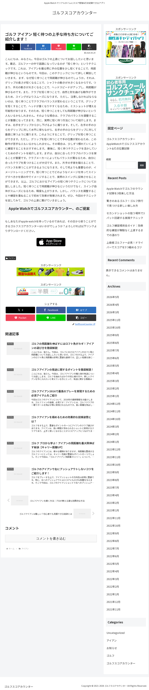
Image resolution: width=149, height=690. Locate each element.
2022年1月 (113, 594)
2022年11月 (113, 518)
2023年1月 (113, 510)
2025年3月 (113, 381)
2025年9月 (113, 335)
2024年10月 (113, 419)
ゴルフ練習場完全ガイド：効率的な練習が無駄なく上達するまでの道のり (125, 230)
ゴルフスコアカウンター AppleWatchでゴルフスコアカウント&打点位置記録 (126, 143)
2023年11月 (113, 457)
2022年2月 (113, 586)
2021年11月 (113, 609)
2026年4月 (113, 304)
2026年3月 (113, 312)
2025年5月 (113, 365)
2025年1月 (113, 396)
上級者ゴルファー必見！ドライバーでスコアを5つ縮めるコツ (125, 245)
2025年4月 (113, 373)
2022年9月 (113, 533)
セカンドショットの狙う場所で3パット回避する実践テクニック (126, 215)
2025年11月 (113, 320)
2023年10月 (113, 464)
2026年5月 (113, 297)
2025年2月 (113, 388)
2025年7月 (113, 350)
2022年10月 (113, 525)
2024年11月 (113, 411)
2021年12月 (113, 602)
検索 (108, 159)
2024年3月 (113, 426)
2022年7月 (113, 548)
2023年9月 (113, 472)
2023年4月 (113, 495)
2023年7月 (113, 487)
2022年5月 (113, 563)
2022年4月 (113, 571)
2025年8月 (113, 343)
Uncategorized (116, 633)
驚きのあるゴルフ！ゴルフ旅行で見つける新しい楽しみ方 (125, 203)
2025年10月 (113, 327)
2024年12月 (113, 404)
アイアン (11, 258)
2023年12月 (113, 449)
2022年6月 (113, 556)
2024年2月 (113, 434)
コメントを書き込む (51, 538)
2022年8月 (113, 541)
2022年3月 (113, 579)
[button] (89, 47)
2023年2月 (113, 503)
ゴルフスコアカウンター (121, 663)
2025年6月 (113, 358)
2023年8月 (113, 480)
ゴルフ (110, 655)
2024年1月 (113, 442)
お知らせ (112, 648)
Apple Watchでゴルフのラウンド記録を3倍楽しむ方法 (125, 191)
